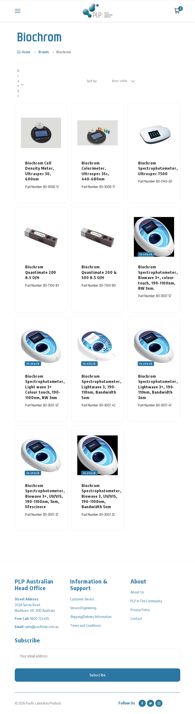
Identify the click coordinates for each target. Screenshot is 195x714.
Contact (136, 618)
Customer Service (82, 599)
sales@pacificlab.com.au (41, 626)
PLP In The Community (146, 601)
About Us (137, 592)
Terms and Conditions (85, 625)
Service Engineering (83, 608)
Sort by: (92, 81)
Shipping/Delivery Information (91, 616)
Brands (44, 52)
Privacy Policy (140, 610)
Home (26, 52)
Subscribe (97, 675)
